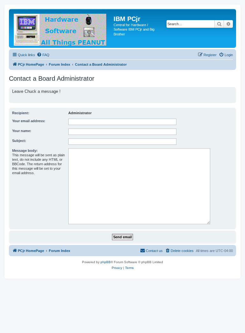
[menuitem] (43, 55)
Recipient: (20, 113)
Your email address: (28, 121)
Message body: (25, 150)
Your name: (21, 131)
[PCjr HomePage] (62, 28)
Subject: (19, 141)
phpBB (105, 262)
